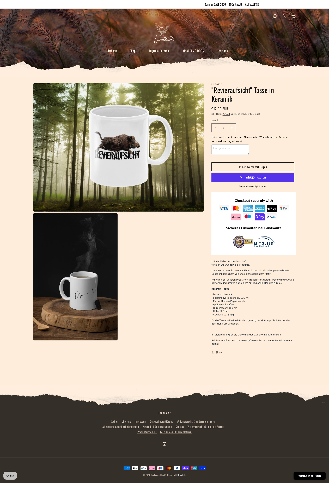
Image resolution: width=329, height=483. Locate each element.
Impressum (140, 421)
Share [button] (219, 352)
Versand (226, 114)
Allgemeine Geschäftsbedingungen (120, 426)
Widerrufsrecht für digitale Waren (205, 426)
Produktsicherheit (147, 432)
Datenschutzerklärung (161, 421)
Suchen (114, 421)
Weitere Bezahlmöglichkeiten (252, 186)
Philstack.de (180, 475)
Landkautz (155, 475)
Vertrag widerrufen (309, 475)
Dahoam (113, 50)
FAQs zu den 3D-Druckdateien (176, 432)
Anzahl (214, 120)
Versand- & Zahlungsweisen (157, 426)
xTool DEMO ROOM (194, 50)
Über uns (222, 50)
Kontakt (179, 426)
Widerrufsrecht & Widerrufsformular (196, 421)
